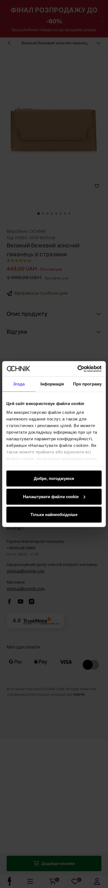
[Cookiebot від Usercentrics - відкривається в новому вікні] (78, 368)
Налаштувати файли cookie (51, 496)
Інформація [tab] (52, 384)
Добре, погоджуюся (54, 478)
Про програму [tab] (87, 384)
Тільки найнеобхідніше (54, 514)
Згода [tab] (19, 384)
